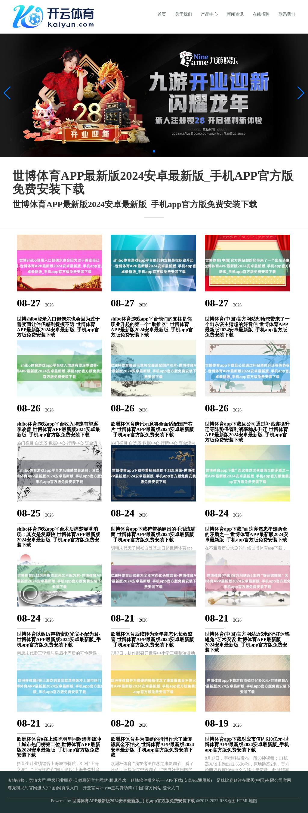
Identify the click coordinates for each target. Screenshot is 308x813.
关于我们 (183, 14)
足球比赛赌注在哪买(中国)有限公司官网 (254, 780)
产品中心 (209, 14)
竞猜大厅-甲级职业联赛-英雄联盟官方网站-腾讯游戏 (77, 780)
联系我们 (287, 14)
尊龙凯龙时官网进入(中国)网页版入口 (43, 788)
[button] (301, 93)
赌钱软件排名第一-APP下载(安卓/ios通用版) (171, 780)
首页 (162, 14)
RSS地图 (228, 801)
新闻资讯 (235, 14)
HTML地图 (247, 801)
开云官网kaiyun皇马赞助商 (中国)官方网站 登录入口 (131, 788)
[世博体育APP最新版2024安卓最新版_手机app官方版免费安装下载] (55, 16)
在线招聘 (261, 14)
